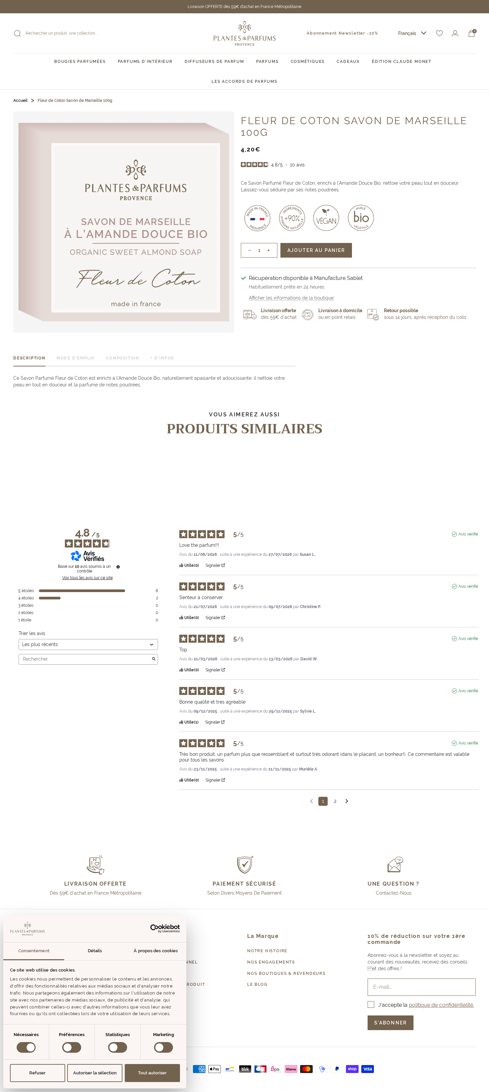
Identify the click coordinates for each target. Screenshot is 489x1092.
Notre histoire (267, 951)
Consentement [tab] (34, 950)
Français (407, 33)
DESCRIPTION (29, 358)
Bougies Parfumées (80, 61)
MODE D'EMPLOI (76, 358)
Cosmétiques (308, 61)
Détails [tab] (95, 950)
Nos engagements (271, 962)
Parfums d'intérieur (145, 61)
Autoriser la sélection (95, 1072)
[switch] (71, 1047)
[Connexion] (455, 33)
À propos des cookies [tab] (156, 950)
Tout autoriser (152, 1072)
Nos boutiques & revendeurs (286, 973)
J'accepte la (426, 1005)
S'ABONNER (390, 1022)
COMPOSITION (122, 358)
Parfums (267, 61)
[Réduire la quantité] (246, 250)
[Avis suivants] (346, 801)
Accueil (20, 100)
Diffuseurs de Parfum (214, 61)
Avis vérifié (468, 534)
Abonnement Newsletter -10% (342, 33)
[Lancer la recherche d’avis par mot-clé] (153, 659)
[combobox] (412, 33)
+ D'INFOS (162, 358)
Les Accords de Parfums (244, 81)
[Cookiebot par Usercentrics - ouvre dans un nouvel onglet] (151, 928)
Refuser (37, 1072)
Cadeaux (348, 61)
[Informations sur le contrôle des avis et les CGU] (118, 566)
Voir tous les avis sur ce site (87, 577)
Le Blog (257, 984)
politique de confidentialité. (441, 1005)
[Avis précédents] (311, 800)
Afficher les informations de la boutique (291, 298)
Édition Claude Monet (401, 61)
